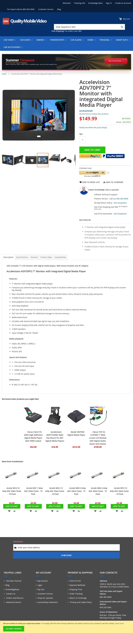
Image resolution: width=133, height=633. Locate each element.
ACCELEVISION (85, 111)
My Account (43, 581)
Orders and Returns (15, 598)
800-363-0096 (28, 9)
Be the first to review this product (93, 114)
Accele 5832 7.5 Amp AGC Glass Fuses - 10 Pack (54, 491)
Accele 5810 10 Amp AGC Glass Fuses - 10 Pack (11, 491)
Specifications (22, 257)
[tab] (8, 257)
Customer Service (45, 9)
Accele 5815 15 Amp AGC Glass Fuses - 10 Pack (119, 491)
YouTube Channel (13, 581)
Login (40, 585)
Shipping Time (75, 589)
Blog (59, 9)
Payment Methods (77, 585)
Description (8, 257)
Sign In (109, 3)
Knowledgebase (12, 589)
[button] (8, 160)
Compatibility (60, 257)
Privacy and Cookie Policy (80, 602)
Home (4, 74)
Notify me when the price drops (93, 127)
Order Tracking (75, 593)
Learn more (119, 623)
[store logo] (24, 21)
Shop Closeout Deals (115, 61)
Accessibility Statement (48, 602)
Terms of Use (75, 581)
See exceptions (120, 203)
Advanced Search (13, 602)
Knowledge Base (95, 3)
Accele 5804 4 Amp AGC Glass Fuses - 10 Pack (98, 491)
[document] (66, 626)
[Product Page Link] (33, 427)
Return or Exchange (78, 598)
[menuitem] (9, 40)
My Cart (41, 589)
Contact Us (10, 593)
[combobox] (89, 27)
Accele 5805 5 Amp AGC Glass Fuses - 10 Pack (76, 491)
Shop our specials (45, 598)
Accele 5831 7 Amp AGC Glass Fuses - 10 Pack (33, 491)
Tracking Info (79, 3)
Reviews (34, 257)
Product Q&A (46, 257)
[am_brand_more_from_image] (11, 483)
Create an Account (123, 3)
